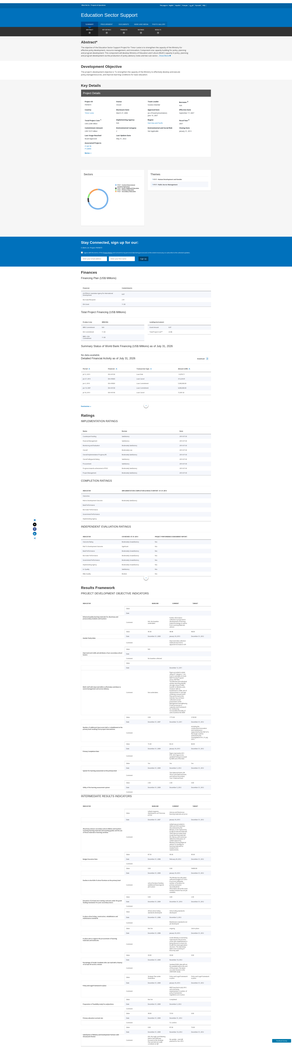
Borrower (183, 101)
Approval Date (153, 110)
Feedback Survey (281, 1041)
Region (150, 120)
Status (119, 101)
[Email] (34, 520)
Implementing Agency (125, 120)
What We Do (85, 5)
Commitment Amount (94, 128)
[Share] (34, 529)
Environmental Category (126, 128)
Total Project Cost (93, 120)
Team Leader (153, 101)
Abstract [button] (89, 30)
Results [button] (158, 30)
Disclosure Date (122, 110)
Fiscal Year (184, 120)
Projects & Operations (98, 5)
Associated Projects (93, 143)
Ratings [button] (141, 30)
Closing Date (184, 128)
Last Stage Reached (93, 135)
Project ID (89, 101)
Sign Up (143, 259)
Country (88, 110)
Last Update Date (123, 135)
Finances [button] (123, 30)
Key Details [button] (106, 30)
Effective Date (185, 110)
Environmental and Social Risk (160, 128)
